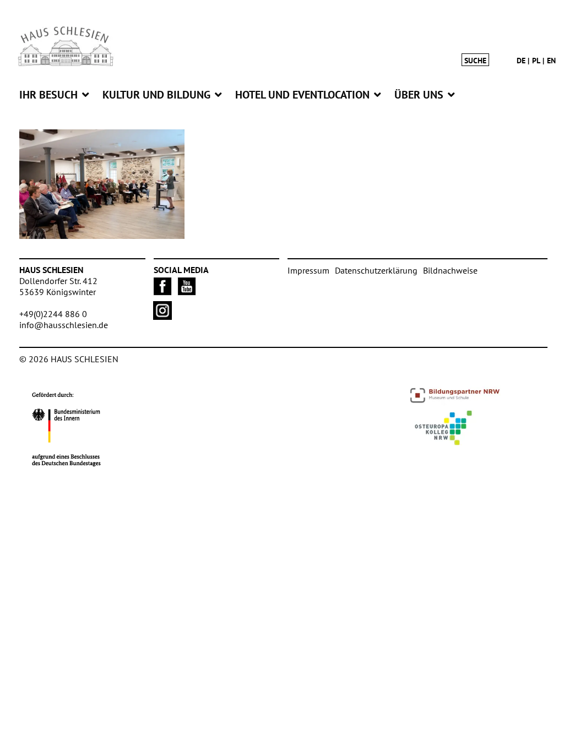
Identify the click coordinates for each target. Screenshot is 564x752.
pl (536, 61)
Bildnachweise (450, 270)
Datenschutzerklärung (376, 270)
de (521, 61)
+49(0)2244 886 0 (53, 313)
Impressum (308, 270)
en (551, 61)
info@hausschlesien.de (63, 324)
